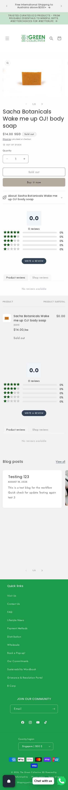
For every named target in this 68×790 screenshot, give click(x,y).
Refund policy (21, 776)
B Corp (11, 686)
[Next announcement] (61, 6)
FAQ (9, 612)
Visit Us (11, 595)
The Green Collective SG (32, 772)
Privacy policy (38, 776)
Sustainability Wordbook (21, 669)
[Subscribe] (54, 709)
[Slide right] (42, 104)
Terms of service (56, 776)
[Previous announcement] (7, 6)
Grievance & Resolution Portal (24, 677)
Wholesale (13, 645)
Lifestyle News (15, 620)
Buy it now (34, 182)
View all (60, 461)
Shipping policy (24, 782)
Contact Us (13, 604)
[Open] (9, 781)
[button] (7, 38)
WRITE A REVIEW (34, 261)
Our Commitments (17, 661)
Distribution (14, 636)
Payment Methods (17, 628)
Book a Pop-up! (16, 653)
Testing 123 (18, 476)
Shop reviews (40, 277)
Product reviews (15, 277)
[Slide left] (26, 104)
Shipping (7, 139)
